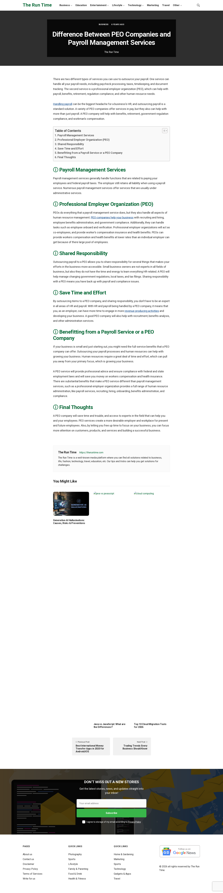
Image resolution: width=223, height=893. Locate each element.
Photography (75, 854)
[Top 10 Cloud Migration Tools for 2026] (152, 605)
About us (27, 854)
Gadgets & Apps (122, 873)
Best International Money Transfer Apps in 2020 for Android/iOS (90, 748)
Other (176, 5)
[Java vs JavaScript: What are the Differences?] (112, 605)
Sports (71, 859)
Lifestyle (117, 5)
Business (64, 5)
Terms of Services (32, 873)
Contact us (28, 859)
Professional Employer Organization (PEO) (83, 139)
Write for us (29, 878)
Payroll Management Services (75, 135)
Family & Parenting (78, 868)
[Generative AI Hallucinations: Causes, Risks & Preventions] (71, 503)
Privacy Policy (134, 822)
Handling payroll (62, 104)
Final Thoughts (66, 157)
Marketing (153, 5)
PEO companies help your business (112, 217)
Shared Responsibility (70, 144)
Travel (166, 5)
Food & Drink (75, 873)
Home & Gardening (123, 854)
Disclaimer (28, 864)
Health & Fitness (77, 878)
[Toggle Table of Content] (163, 130)
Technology (134, 5)
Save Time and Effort (70, 148)
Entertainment (98, 5)
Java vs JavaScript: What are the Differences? (109, 725)
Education (81, 5)
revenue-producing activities (142, 311)
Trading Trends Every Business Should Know (135, 747)
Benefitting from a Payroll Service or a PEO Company (89, 152)
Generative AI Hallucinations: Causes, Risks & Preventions (69, 522)
